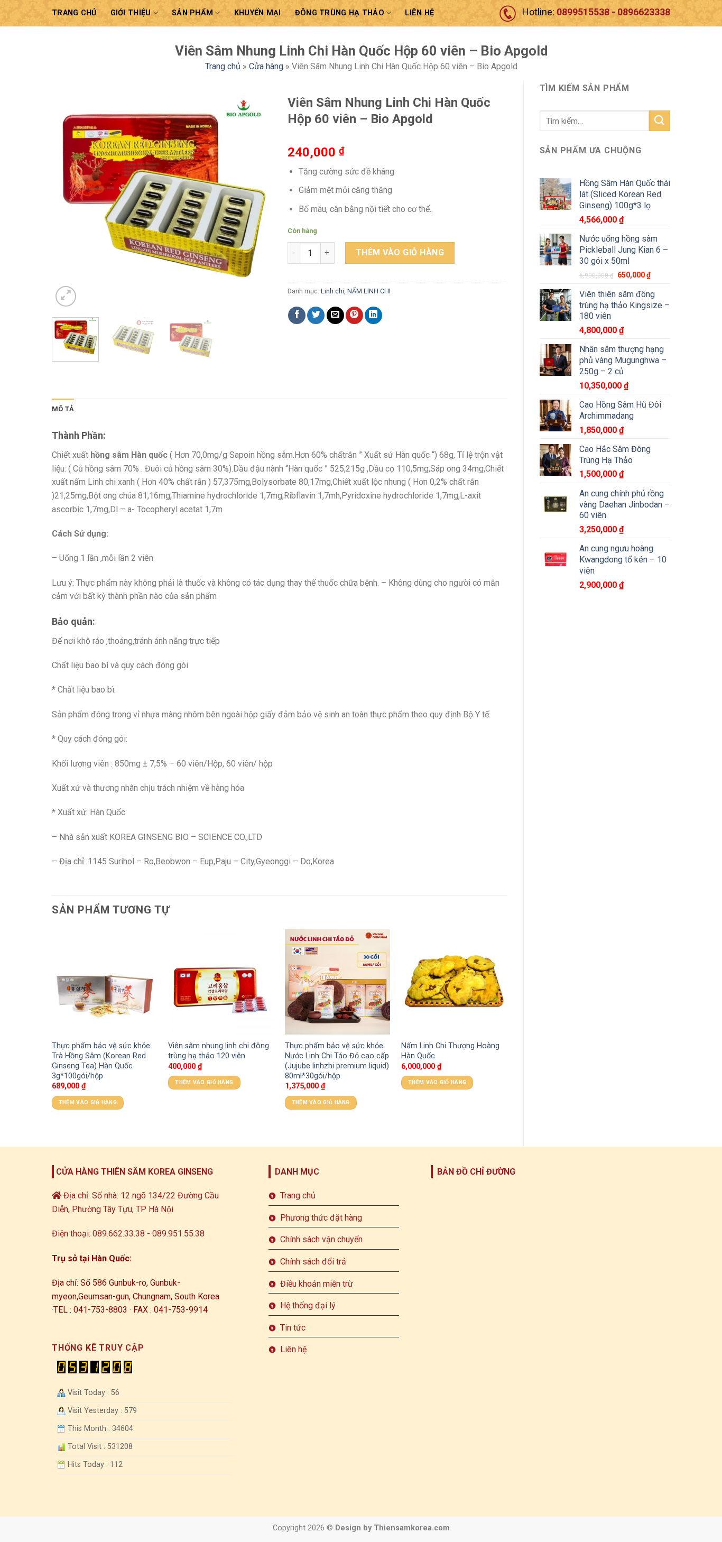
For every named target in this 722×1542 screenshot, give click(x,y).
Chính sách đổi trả (313, 1262)
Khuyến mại (257, 12)
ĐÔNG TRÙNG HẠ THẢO (339, 12)
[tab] (63, 409)
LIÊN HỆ (419, 12)
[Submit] (659, 120)
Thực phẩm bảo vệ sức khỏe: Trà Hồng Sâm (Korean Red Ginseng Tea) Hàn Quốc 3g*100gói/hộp (102, 1060)
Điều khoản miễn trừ (316, 1284)
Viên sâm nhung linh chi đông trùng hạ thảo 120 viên (218, 1050)
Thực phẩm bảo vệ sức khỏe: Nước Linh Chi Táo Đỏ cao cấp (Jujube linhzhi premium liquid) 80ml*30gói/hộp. (337, 1060)
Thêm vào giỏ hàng (400, 252)
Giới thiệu (130, 12)
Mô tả (63, 409)
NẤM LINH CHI (369, 291)
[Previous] (69, 199)
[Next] (253, 199)
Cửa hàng (266, 66)
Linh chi (332, 291)
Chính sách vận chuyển (321, 1239)
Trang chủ (74, 12)
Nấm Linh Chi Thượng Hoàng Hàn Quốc (450, 1050)
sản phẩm (192, 12)
